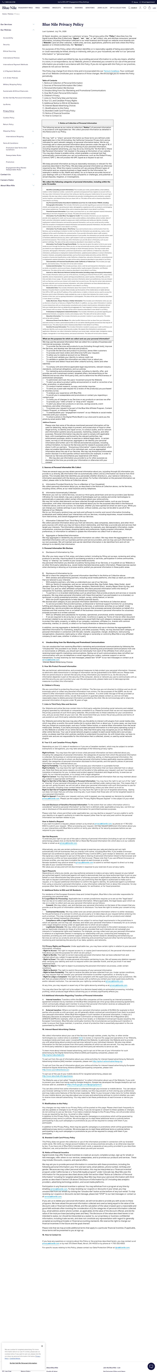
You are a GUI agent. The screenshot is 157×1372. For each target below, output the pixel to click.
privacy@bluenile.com (50, 798)
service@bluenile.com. (51, 660)
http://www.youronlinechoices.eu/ (55, 1070)
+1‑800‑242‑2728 (9, 2)
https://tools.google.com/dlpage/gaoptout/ (84, 1084)
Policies (10, 14)
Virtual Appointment (148, 2)
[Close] (42, 1346)
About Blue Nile (52, 1368)
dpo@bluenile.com (122, 1247)
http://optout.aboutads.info (53, 1055)
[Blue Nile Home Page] (9, 8)
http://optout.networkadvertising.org (107, 1061)
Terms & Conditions (111, 71)
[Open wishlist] (144, 7)
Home (4, 14)
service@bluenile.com (58, 1189)
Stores (136, 2)
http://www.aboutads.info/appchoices (57, 1076)
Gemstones (90, 8)
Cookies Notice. (14, 1358)
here (81, 1038)
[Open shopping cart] (149, 7)
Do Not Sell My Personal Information (23, 1363)
